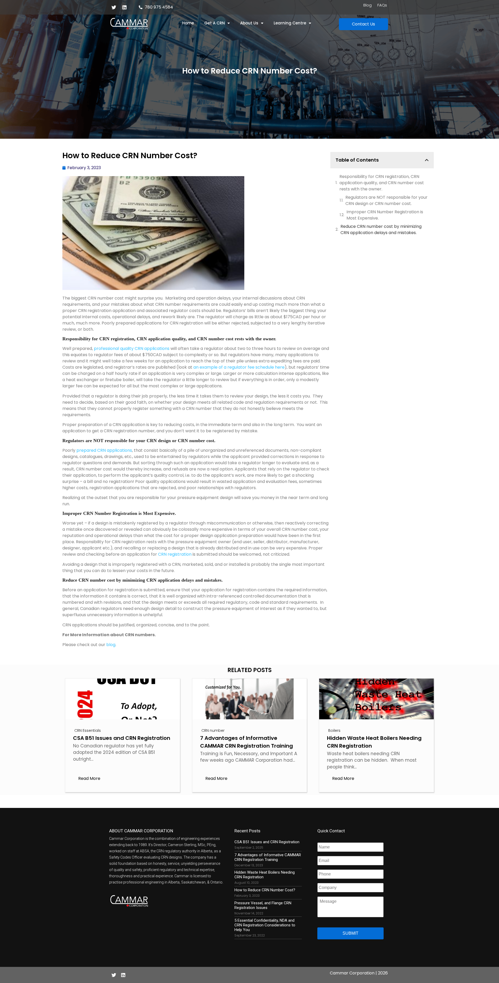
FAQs (382, 5)
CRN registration (175, 554)
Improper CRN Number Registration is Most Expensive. (384, 215)
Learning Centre (290, 23)
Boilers (334, 730)
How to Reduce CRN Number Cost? (264, 890)
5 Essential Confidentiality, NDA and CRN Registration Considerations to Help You (264, 925)
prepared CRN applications (104, 450)
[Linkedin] (124, 7)
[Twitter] (114, 7)
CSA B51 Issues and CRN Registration (266, 842)
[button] (363, 24)
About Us (249, 23)
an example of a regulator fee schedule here (239, 367)
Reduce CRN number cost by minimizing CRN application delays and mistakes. (381, 229)
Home (188, 23)
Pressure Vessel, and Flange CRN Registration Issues (262, 905)
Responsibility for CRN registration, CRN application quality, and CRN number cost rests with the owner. (381, 183)
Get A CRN (214, 23)
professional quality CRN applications (131, 348)
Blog (367, 5)
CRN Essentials (87, 730)
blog (110, 645)
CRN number (213, 730)
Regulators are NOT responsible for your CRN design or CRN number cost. (386, 200)
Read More (89, 778)
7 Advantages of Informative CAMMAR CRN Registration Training (267, 857)
